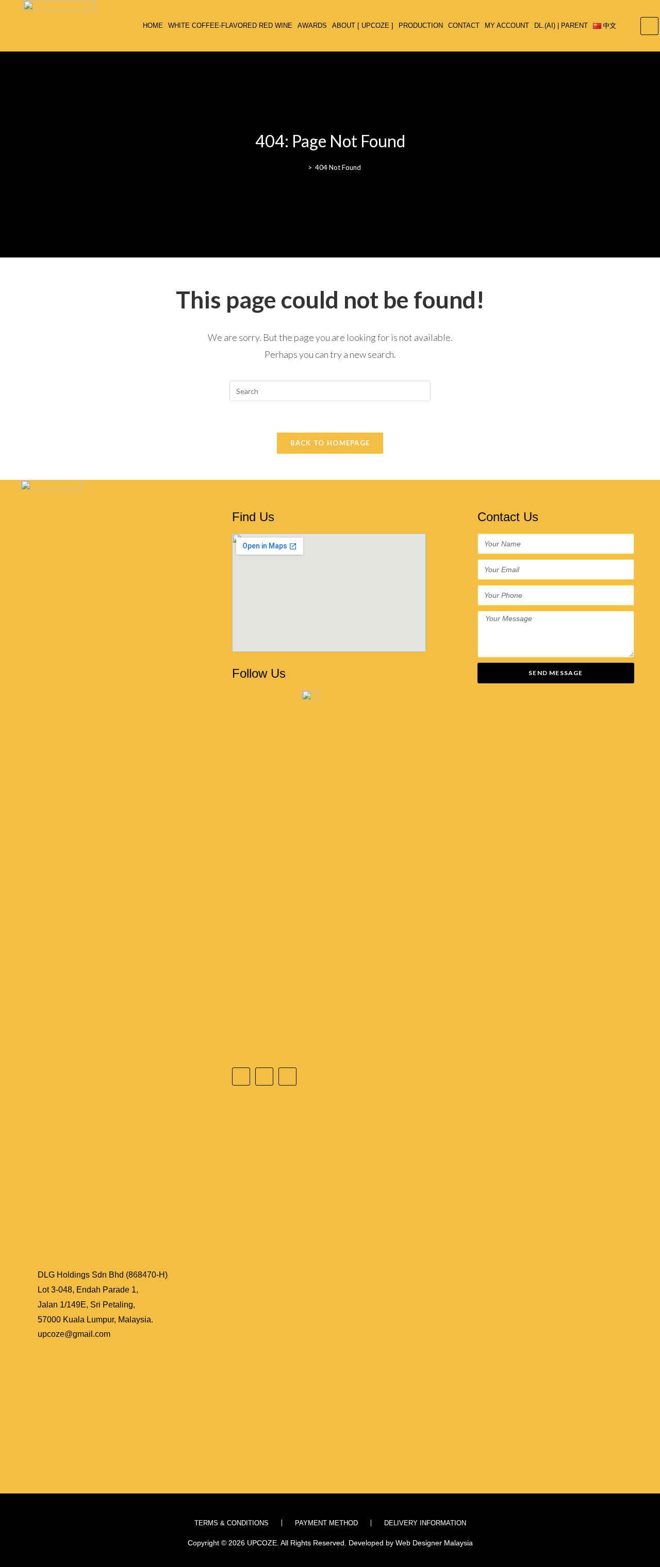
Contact (464, 25)
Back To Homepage (330, 443)
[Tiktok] (287, 1076)
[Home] (302, 167)
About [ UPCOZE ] (362, 25)
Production (421, 25)
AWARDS (312, 25)
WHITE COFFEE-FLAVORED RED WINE (230, 25)
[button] (649, 26)
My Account (507, 25)
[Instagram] (264, 1076)
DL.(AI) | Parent (561, 25)
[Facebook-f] (241, 1076)
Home (153, 25)
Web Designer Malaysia (434, 1543)
